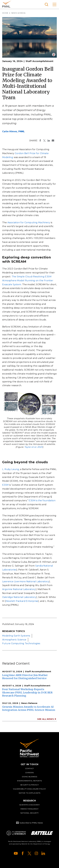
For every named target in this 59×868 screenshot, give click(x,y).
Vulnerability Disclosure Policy (29, 789)
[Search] (46, 4)
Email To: (53, 140)
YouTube (16, 853)
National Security (29, 813)
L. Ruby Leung (10, 469)
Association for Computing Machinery (28, 222)
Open (53, 54)
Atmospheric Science (14, 639)
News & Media (18, 13)
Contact (29, 768)
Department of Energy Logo (16, 833)
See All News (45, 719)
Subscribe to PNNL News (31, 823)
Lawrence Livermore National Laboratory (25, 581)
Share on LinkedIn (48, 140)
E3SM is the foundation (42, 500)
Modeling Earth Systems (16, 635)
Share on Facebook (40, 140)
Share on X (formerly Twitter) (44, 140)
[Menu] (54, 4)
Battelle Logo (42, 833)
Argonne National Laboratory (19, 589)
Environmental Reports (29, 781)
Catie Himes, (13, 131)
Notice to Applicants (29, 793)
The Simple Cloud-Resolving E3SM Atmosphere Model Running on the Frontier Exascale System (27, 280)
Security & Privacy (29, 785)
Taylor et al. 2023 (34, 447)
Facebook (22, 853)
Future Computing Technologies (21, 643)
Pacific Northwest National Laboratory (6, 4)
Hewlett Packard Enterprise (22, 601)
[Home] (29, 748)
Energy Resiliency (30, 809)
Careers (29, 773)
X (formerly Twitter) (29, 853)
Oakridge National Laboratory (19, 597)
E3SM (5, 485)
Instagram (36, 853)
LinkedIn (43, 853)
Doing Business (29, 777)
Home (5, 13)
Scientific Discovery (29, 805)
